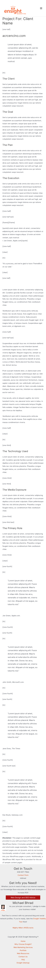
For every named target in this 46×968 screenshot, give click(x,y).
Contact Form (23, 875)
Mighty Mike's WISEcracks (23, 928)
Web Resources (23, 953)
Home (23, 941)
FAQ (23, 960)
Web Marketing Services (23, 947)
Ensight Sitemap (23, 963)
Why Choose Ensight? (23, 944)
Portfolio (23, 950)
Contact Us (23, 957)
